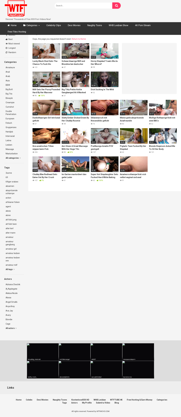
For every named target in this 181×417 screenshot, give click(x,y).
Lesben (9, 145)
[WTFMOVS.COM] (15, 9)
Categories (31, 25)
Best (10, 39)
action (8, 198)
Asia (8, 80)
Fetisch (9, 123)
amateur (9, 237)
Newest (11, 35)
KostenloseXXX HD (80, 400)
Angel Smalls (11, 302)
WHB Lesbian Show (118, 25)
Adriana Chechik (13, 284)
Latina (8, 140)
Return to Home (79, 39)
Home (14, 25)
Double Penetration (11, 112)
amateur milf (11, 265)
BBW (8, 85)
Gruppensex (11, 127)
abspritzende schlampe (12, 192)
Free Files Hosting (17, 31)
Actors (74, 403)
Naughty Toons (94, 25)
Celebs (29, 400)
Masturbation (12, 153)
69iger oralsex (12, 182)
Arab (8, 76)
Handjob (9, 132)
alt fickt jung (11, 220)
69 (7, 177)
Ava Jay (9, 311)
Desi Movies (74, 25)
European (10, 118)
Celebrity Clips (53, 25)
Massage (10, 149)
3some (9, 173)
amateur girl (11, 249)
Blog (117, 403)
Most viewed (14, 43)
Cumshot (10, 107)
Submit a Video (103, 403)
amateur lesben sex (13, 259)
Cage (8, 324)
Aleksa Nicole (12, 293)
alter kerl (9, 228)
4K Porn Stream (143, 25)
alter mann (10, 233)
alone (8, 215)
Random (12, 52)
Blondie (9, 319)
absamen (10, 186)
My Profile (87, 403)
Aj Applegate (11, 289)
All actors (10, 328)
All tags (9, 269)
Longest (12, 48)
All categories (12, 158)
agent (8, 206)
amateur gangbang (10, 243)
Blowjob (9, 98)
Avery (8, 315)
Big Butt (9, 89)
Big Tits (9, 94)
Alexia (8, 297)
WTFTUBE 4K (116, 400)
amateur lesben (13, 253)
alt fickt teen (11, 224)
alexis (8, 211)
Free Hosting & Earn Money (139, 400)
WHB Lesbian (100, 400)
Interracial (10, 136)
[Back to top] (171, 408)
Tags (64, 403)
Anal (8, 72)
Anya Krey (10, 306)
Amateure (10, 67)
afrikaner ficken (13, 202)
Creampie (10, 102)
